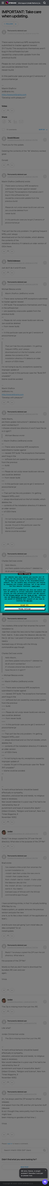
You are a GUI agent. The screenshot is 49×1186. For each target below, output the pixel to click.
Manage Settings (25, 609)
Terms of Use (32, 595)
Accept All (24, 605)
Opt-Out (29, 601)
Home (11, 3)
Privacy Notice (14, 595)
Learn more (36, 586)
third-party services (19, 597)
